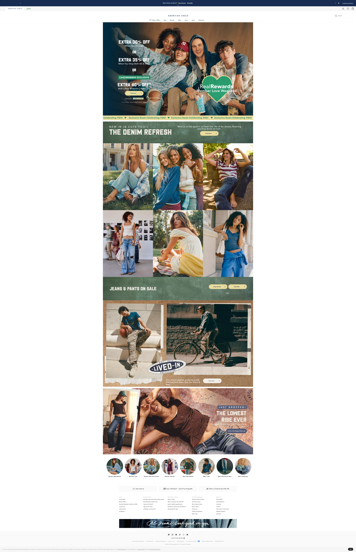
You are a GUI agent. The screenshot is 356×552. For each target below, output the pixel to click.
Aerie (193, 20)
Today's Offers (156, 20)
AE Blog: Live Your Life (149, 509)
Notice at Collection (161, 541)
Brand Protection (219, 541)
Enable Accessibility (348, 3)
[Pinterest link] (176, 535)
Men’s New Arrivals (197, 504)
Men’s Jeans (195, 506)
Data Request (180, 541)
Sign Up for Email (148, 504)
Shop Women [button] (177, 3)
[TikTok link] (180, 535)
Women (172, 20)
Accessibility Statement (138, 541)
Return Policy (122, 502)
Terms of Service (121, 549)
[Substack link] (187, 535)
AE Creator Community (222, 509)
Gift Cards (194, 514)
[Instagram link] (172, 535)
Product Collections (197, 511)
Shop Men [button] (187, 3)
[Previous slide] (20, 3)
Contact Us (122, 506)
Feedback (121, 511)
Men (179, 20)
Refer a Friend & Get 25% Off (175, 502)
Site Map (218, 514)
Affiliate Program (220, 511)
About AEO (219, 499)
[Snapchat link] (183, 535)
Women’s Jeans (196, 502)
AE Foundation (220, 502)
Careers (218, 506)
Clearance (201, 20)
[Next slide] (336, 3)
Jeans (186, 20)
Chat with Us (140, 489)
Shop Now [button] (133, 93)
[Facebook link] (168, 535)
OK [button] (351, 549)
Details (195, 3)
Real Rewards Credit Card (150, 502)
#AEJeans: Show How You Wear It (177, 506)
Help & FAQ (122, 509)
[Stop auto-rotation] (338, 3)
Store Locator (171, 499)
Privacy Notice (141, 549)
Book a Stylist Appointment (175, 504)
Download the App (173, 509)
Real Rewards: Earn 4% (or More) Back (153, 499)
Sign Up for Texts (148, 506)
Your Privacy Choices (155, 549)
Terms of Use (171, 541)
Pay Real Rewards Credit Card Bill (128, 504)
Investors (218, 504)
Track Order (122, 499)
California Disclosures (207, 541)
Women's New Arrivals (198, 499)
